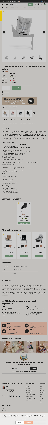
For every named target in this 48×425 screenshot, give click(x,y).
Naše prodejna (28, 388)
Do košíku (15, 88)
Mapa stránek (4, 410)
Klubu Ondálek (8, 1)
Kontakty (27, 386)
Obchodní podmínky (29, 396)
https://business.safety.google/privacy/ (35, 416)
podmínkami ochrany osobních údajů (29, 371)
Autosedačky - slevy (18, 266)
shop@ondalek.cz (10, 389)
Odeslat (34, 368)
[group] (8, 245)
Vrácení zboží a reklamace (30, 394)
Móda (41, 396)
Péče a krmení (42, 392)
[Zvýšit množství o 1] (9, 88)
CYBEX (15, 273)
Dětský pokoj (42, 390)
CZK (44, 1)
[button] (8, 254)
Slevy (41, 402)
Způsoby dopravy (29, 390)
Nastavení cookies (29, 400)
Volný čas (41, 398)
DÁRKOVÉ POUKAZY (11, 329)
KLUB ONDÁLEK (10, 323)
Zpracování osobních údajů (31, 398)
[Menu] (2, 4)
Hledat (30, 4)
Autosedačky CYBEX (26, 266)
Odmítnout (19, 422)
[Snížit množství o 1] (3, 88)
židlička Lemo (5, 293)
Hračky (41, 394)
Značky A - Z (4, 408)
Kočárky (41, 386)
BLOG (31, 323)
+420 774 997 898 (10, 390)
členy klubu (10, 308)
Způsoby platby (28, 392)
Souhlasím (28, 422)
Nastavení (24, 419)
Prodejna (32, 329)
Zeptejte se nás (6, 94)
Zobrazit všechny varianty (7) (34, 113)
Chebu (40, 314)
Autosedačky (42, 388)
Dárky (41, 400)
